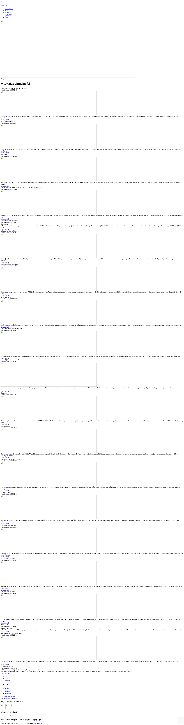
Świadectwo (8, 14)
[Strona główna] (1, 2)
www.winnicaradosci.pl (8, 696)
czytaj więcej (5, 119)
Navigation (4, 5)
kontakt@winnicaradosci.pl (9, 698)
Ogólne (7, 688)
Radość (7, 690)
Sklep (6, 17)
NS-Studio (38, 723)
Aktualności (8, 12)
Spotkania (8, 16)
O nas (6, 10)
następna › (8, 680)
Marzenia (7, 691)
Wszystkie (8, 693)
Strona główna (9, 9)
